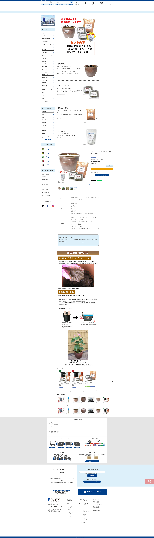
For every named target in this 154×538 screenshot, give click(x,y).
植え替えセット (45, 179)
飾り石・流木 (45, 74)
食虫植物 (44, 61)
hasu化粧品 (45, 101)
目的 (43, 114)
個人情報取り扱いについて (98, 510)
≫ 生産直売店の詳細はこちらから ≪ (54, 432)
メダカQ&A (70, 517)
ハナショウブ (45, 58)
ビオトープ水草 (46, 36)
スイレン (62, 4)
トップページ (43, 12)
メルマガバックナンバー (99, 504)
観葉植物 (44, 64)
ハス (57, 4)
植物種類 (44, 122)
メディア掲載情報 (46, 188)
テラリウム (44, 69)
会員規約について (97, 507)
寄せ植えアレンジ (46, 176)
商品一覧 (82, 499)
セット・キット (84, 519)
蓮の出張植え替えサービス (72, 502)
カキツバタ (44, 52)
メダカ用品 (44, 80)
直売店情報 (69, 500)
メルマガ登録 (96, 502)
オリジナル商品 (84, 521)
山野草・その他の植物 (47, 90)
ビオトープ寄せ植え (47, 44)
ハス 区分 (44, 125)
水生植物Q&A (70, 512)
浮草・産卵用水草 (46, 41)
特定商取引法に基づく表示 (98, 509)
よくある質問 (45, 184)
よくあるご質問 (70, 509)
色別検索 (44, 130)
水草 (43, 4)
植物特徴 (44, 120)
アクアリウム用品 (46, 82)
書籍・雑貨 (83, 522)
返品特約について (95, 172)
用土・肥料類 (45, 72)
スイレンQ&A (70, 515)
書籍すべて (44, 93)
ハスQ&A (69, 513)
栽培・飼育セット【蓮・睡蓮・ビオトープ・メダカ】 (57, 12)
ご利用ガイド (70, 507)
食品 (43, 98)
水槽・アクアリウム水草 (47, 38)
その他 (43, 128)
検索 (71, 2)
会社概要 (69, 499)
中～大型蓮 (60, 66)
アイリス (82, 510)
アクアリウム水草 (50, 4)
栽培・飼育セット (46, 66)
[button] (57, 381)
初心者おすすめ (69, 4)
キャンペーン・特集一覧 (98, 499)
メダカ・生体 (45, 77)
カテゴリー (44, 111)
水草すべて (44, 33)
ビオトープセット (46, 174)
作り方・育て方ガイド (47, 183)
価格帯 (43, 133)
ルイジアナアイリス (47, 55)
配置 (43, 117)
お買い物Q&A (70, 511)
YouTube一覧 (96, 501)
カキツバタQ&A (71, 516)
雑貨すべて (44, 96)
